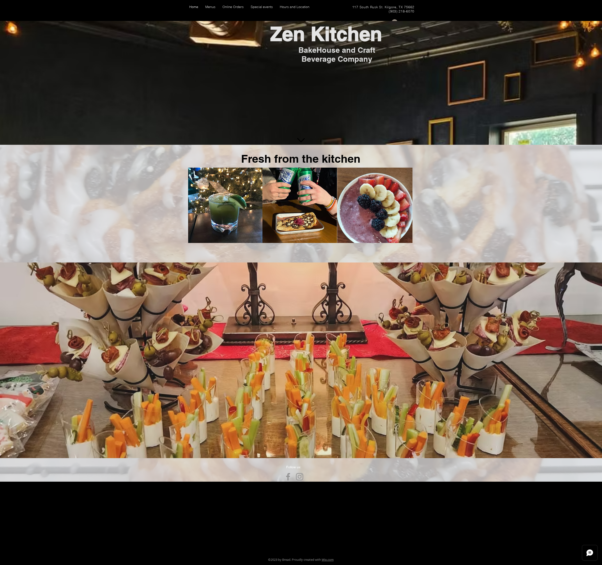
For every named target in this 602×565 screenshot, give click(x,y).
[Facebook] (288, 477)
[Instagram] (300, 477)
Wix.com (328, 559)
